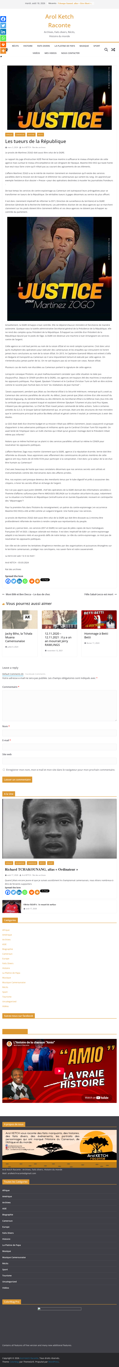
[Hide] (1, 56)
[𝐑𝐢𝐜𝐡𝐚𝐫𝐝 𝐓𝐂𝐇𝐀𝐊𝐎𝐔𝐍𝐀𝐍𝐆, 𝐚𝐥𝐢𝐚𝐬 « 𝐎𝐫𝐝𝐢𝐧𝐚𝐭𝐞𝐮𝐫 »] (59, 829)
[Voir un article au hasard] (113, 49)
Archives (6, 939)
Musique (84, 45)
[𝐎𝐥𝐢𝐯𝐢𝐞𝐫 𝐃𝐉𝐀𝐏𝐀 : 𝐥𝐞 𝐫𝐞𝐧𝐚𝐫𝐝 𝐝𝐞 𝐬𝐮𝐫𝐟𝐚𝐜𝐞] (11, 906)
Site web (7, 754)
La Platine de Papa (65, 45)
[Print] (31, 581)
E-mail (6, 740)
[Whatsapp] (25, 581)
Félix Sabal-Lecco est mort (98, 594)
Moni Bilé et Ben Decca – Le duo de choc (28, 594)
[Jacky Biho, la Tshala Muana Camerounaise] (20, 612)
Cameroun (20, 135)
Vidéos (36, 53)
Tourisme (6, 996)
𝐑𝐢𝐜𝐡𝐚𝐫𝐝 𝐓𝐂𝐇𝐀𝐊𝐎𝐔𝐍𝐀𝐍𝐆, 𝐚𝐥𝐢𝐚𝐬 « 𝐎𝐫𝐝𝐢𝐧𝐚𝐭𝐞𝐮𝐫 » (41, 869)
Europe (5, 958)
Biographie (20, 863)
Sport (96, 45)
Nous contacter (70, 53)
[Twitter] (13, 581)
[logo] (59, 1131)
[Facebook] (8, 581)
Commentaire (10, 686)
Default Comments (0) (12, 674)
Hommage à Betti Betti (96, 635)
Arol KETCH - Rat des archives (34, 147)
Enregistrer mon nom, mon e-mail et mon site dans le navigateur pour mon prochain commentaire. (60, 769)
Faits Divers (43, 45)
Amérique (7, 934)
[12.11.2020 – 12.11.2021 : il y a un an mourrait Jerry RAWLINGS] (59, 612)
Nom (6, 726)
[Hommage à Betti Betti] (99, 612)
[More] (37, 581)
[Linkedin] (19, 581)
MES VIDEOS (51, 53)
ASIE (4, 944)
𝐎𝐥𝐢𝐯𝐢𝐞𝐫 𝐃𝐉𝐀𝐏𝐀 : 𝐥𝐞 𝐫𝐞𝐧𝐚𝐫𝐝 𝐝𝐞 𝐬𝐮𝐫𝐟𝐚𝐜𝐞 (40, 904)
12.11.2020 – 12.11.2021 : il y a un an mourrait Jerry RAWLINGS (58, 639)
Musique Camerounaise (14, 982)
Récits (15, 45)
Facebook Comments (35, 674)
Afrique (9, 135)
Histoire (28, 45)
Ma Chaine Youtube (15, 1031)
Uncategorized (9, 1001)
